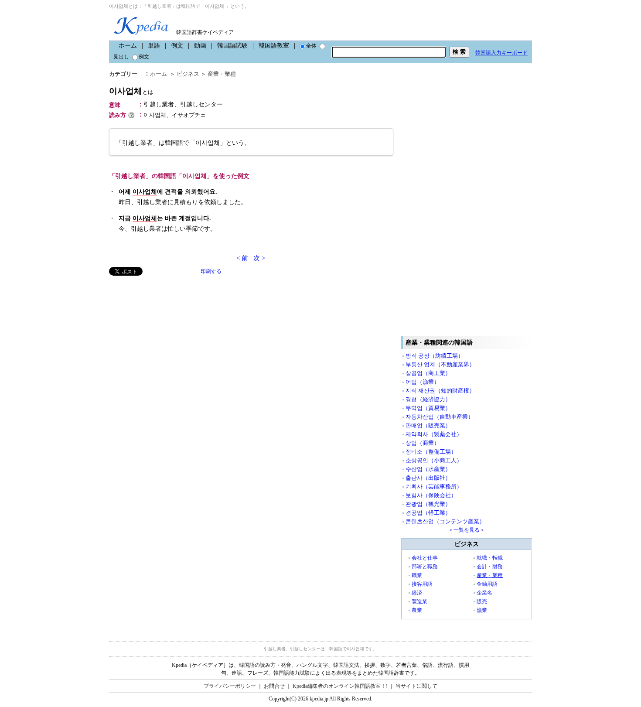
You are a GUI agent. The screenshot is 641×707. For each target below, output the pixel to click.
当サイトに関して (416, 686)
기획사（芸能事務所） (434, 486)
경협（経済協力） (428, 399)
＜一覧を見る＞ (466, 530)
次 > (259, 258)
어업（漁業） (423, 382)
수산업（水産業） (428, 469)
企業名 (484, 593)
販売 (482, 601)
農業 (417, 610)
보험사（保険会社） (431, 495)
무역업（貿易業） (428, 408)
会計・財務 (490, 567)
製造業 (419, 601)
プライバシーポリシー (230, 686)
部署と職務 (425, 567)
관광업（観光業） (428, 504)
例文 (177, 45)
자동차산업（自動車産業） (440, 416)
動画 (200, 45)
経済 (417, 593)
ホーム (128, 45)
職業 (417, 575)
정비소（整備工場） (431, 451)
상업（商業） (423, 443)
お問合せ (274, 686)
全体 (311, 46)
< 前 (242, 258)
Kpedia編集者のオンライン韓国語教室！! (340, 686)
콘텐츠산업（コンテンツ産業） (445, 521)
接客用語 (422, 584)
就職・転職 (490, 558)
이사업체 (131, 91)
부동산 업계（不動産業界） (440, 364)
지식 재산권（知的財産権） (440, 390)
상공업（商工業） (428, 373)
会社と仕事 (425, 558)
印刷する (211, 271)
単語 (154, 45)
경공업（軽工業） (428, 512)
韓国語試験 (232, 45)
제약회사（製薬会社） (434, 434)
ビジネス (188, 74)
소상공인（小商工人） (434, 460)
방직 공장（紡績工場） (435, 355)
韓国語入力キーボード (501, 53)
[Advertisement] (174, 336)
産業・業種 (222, 74)
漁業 (482, 610)
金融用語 (487, 584)
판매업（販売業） (428, 425)
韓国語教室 (274, 45)
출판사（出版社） (428, 478)
